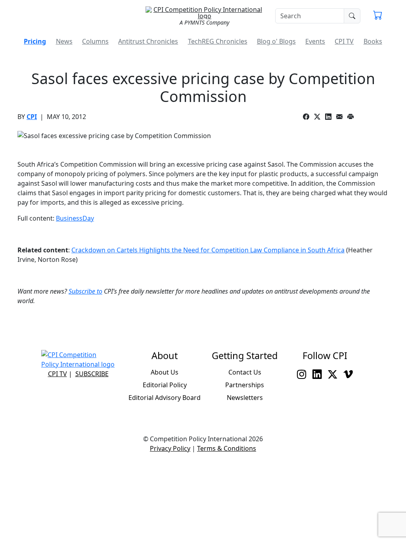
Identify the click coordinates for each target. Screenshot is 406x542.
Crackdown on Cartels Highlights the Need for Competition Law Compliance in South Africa (208, 250)
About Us (164, 372)
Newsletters (245, 397)
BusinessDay (75, 218)
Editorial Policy (165, 385)
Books (373, 41)
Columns (95, 41)
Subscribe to (85, 291)
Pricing (35, 41)
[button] (377, 16)
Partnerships (244, 385)
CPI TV (344, 41)
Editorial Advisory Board (164, 397)
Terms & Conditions (226, 448)
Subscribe (92, 373)
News (64, 41)
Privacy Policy (170, 448)
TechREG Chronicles (217, 41)
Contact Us (244, 372)
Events (315, 41)
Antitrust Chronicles (148, 41)
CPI (32, 116)
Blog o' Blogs (276, 41)
